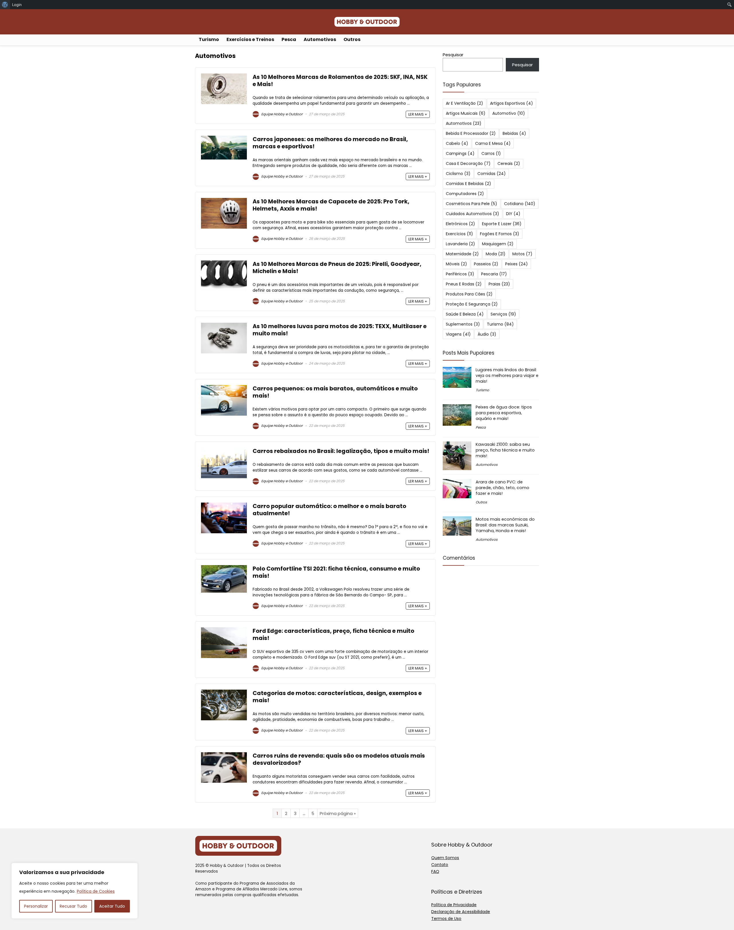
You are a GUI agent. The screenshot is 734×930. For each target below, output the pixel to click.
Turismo (209, 39)
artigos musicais (465, 113)
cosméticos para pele (471, 204)
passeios (486, 264)
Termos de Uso (446, 918)
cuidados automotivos (472, 214)
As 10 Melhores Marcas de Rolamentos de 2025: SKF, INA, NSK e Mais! (340, 80)
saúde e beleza (465, 314)
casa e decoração (468, 163)
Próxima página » (338, 813)
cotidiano (519, 204)
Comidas (491, 173)
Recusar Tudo (73, 906)
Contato (439, 864)
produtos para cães (469, 294)
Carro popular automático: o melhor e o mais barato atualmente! (329, 509)
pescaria (494, 274)
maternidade (462, 254)
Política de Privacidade (454, 905)
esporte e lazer (502, 224)
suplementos (463, 324)
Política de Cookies (96, 891)
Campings (460, 153)
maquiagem (498, 244)
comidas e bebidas (468, 183)
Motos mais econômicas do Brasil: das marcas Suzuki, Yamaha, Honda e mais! (505, 525)
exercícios (459, 234)
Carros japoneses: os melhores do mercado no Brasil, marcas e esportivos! (330, 142)
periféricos (460, 274)
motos (522, 254)
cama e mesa (493, 143)
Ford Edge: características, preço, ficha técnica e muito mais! (333, 634)
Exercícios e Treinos (250, 39)
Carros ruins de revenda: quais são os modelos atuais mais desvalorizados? (339, 759)
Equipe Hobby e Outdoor (281, 114)
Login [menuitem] (17, 4)
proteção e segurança (472, 304)
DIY (513, 214)
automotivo (508, 113)
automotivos (463, 123)
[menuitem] (5, 4)
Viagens (458, 334)
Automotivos (320, 39)
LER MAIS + (417, 114)
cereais (508, 163)
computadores (465, 193)
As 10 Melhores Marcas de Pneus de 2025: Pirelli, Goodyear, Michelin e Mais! (337, 267)
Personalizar (36, 906)
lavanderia (460, 244)
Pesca (289, 39)
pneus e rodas (464, 284)
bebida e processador (471, 133)
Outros (351, 39)
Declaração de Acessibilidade (460, 912)
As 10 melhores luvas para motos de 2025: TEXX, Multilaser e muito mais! (340, 329)
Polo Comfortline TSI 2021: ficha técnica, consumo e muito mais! (336, 572)
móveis (456, 264)
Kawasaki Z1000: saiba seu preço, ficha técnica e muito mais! (505, 450)
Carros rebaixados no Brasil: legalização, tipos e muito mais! (341, 451)
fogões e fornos (499, 234)
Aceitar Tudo (112, 906)
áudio (487, 334)
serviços (503, 314)
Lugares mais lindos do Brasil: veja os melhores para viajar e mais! (507, 375)
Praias (499, 284)
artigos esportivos (511, 103)
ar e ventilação (464, 103)
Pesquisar (453, 55)
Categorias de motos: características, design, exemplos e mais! (337, 696)
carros (491, 153)
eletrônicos (460, 224)
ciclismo (458, 173)
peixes (516, 264)
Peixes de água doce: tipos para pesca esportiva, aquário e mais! (504, 412)
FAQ (435, 871)
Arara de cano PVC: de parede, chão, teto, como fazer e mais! (502, 487)
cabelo (457, 143)
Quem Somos (445, 858)
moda (495, 254)
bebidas (514, 133)
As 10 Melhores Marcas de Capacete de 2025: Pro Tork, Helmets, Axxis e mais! (331, 205)
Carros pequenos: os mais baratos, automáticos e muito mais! (335, 392)
